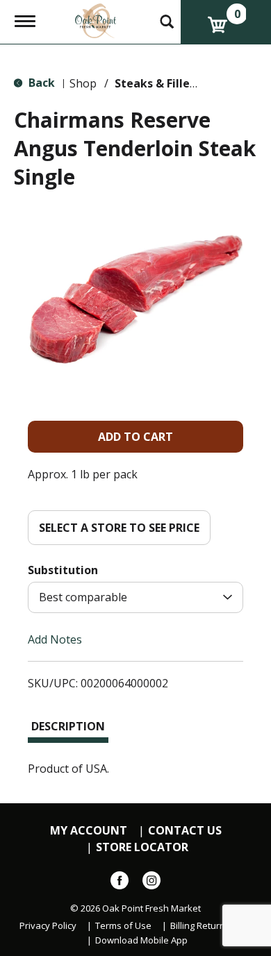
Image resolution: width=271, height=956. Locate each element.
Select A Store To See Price (119, 527)
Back (40, 82)
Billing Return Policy (211, 926)
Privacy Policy (47, 926)
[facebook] (119, 883)
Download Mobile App (141, 940)
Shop (83, 83)
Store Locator (142, 847)
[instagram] (151, 883)
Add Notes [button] (55, 639)
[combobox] (135, 597)
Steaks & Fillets (158, 83)
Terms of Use (123, 926)
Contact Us (185, 830)
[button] (135, 437)
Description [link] (68, 726)
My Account (88, 830)
